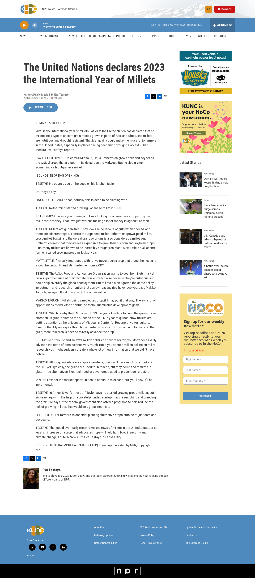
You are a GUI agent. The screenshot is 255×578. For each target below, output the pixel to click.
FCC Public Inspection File (153, 527)
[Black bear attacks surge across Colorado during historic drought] (191, 206)
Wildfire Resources (212, 36)
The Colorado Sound (197, 543)
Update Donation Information (202, 527)
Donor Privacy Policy (151, 543)
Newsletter (77, 36)
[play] (24, 25)
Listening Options (103, 535)
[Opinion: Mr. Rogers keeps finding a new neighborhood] (191, 179)
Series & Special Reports (107, 36)
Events (190, 36)
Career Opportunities (105, 543)
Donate (226, 9)
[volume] (35, 25)
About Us (99, 527)
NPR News (209, 173)
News (206, 200)
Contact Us (192, 535)
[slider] (40, 25)
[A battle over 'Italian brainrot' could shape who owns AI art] (191, 267)
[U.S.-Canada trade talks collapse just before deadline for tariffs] (191, 236)
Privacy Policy (147, 535)
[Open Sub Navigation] (30, 36)
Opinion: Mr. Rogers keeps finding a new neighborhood (216, 182)
